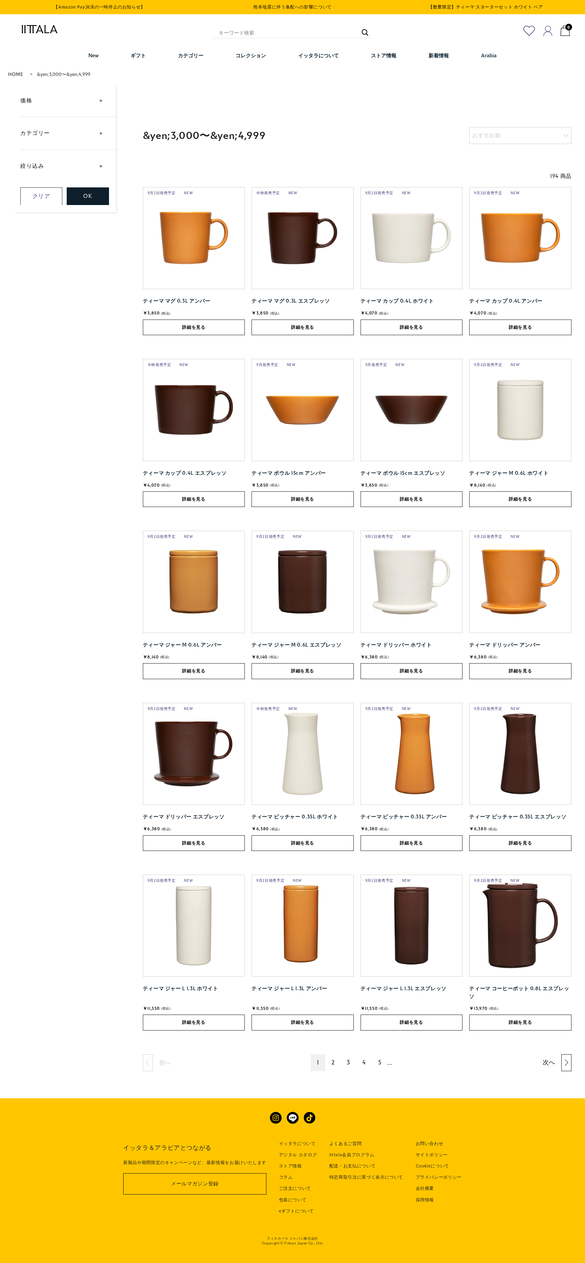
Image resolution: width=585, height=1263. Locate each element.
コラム (286, 1177)
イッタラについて (297, 1143)
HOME (15, 74)
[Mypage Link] (548, 31)
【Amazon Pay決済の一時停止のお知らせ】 (99, 7)
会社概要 (425, 1188)
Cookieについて (433, 1166)
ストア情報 (290, 1166)
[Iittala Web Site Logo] (36, 29)
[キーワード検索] (362, 29)
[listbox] (520, 135)
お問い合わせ (429, 1143)
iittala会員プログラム (351, 1155)
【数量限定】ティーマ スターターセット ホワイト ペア (485, 7)
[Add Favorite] (529, 31)
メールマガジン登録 (195, 1184)
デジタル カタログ (298, 1155)
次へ (549, 1062)
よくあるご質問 (345, 1143)
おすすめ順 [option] (486, 135)
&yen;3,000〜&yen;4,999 (63, 74)
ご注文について (295, 1188)
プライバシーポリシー (439, 1177)
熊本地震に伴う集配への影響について (292, 7)
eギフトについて (296, 1211)
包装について (293, 1200)
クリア (41, 196)
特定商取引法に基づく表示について (366, 1177)
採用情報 (425, 1200)
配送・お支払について (352, 1166)
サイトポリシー (432, 1155)
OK (87, 196)
